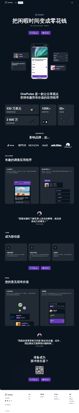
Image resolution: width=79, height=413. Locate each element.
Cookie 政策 (71, 401)
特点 (29, 396)
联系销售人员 (56, 399)
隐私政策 (71, 399)
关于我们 (56, 396)
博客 (70, 396)
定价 (29, 399)
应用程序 (42, 396)
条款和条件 (71, 403)
